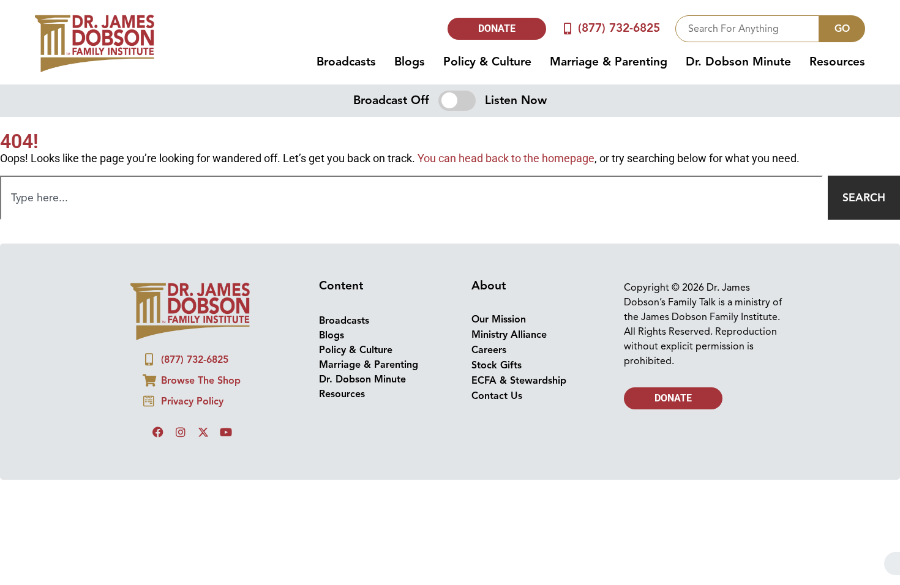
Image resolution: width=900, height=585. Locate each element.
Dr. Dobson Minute (738, 61)
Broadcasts (346, 61)
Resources (837, 61)
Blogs (409, 61)
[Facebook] (158, 432)
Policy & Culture (487, 61)
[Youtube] (226, 432)
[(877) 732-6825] (567, 28)
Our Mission (498, 319)
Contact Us (496, 396)
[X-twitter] (203, 432)
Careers (488, 350)
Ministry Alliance (509, 335)
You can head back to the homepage (506, 158)
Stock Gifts (496, 365)
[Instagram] (181, 432)
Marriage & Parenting (608, 61)
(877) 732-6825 (619, 28)
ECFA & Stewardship (518, 380)
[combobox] (747, 28)
